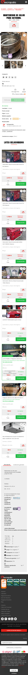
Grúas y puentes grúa (8, 365)
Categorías (10, 8)
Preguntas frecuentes (6, 600)
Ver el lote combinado (8, 401)
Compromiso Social (6, 615)
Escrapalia (3, 8)
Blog (2, 602)
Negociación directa (6, 595)
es (15, 530)
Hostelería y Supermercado (7, 9)
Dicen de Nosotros (5, 597)
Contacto (3, 605)
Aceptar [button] (13, 670)
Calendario (3, 593)
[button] (3, 77)
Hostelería (18, 9)
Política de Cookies (5, 611)
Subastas (3, 591)
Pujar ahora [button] (21, 183)
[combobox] (14, 642)
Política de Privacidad (6, 607)
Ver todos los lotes (7, 362)
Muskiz (5, 368)
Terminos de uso (5, 609)
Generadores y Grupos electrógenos (11, 169)
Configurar (14, 673)
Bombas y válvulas (7, 441)
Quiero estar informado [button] (14, 630)
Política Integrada (5, 613)
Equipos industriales (19, 8)
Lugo (4, 173)
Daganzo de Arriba (7, 445)
